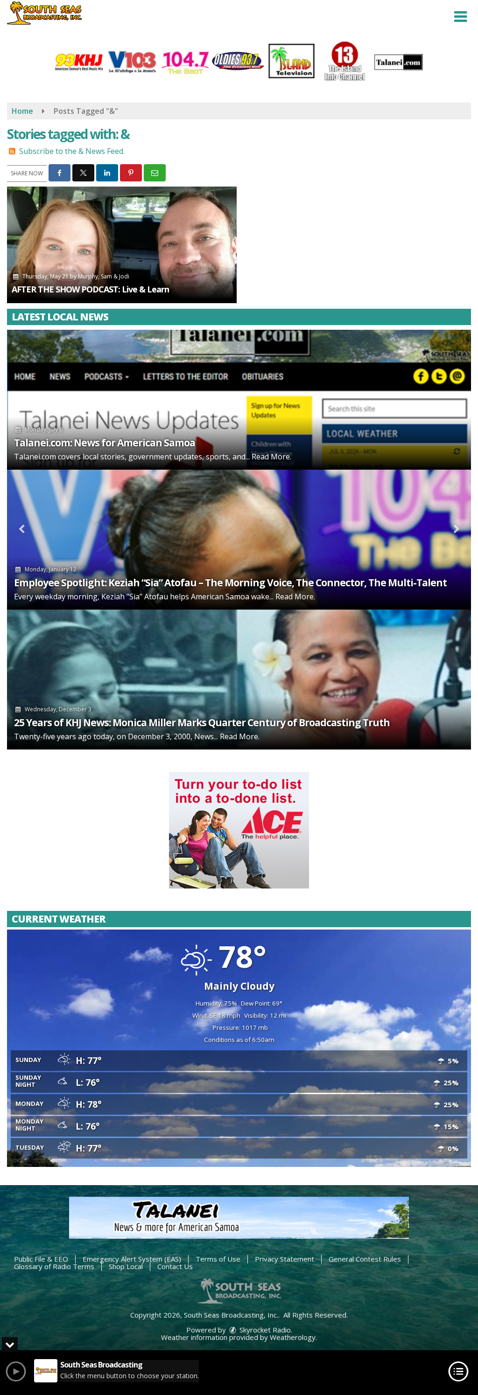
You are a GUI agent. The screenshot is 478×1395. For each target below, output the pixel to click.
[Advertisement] (239, 830)
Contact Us (175, 1266)
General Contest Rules (365, 1258)
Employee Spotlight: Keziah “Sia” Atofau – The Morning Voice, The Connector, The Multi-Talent (230, 582)
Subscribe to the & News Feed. (72, 151)
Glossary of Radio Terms (54, 1266)
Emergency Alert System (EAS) (132, 1258)
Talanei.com (35, 456)
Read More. (271, 456)
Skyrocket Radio (264, 1329)
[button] (460, 16)
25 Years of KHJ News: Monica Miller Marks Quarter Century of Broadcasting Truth (202, 722)
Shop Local (126, 1266)
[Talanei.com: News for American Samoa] (239, 400)
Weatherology (293, 1337)
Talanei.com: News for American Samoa (104, 442)
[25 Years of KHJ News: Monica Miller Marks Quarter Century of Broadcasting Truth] (239, 680)
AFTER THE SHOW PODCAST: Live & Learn (90, 289)
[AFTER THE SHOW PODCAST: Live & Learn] (122, 245)
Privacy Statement (284, 1258)
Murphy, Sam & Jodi (103, 276)
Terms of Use (218, 1258)
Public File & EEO (41, 1258)
